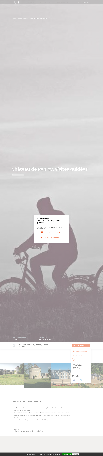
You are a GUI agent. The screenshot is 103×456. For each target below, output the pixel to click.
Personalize (75, 454)
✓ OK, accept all (67, 454)
